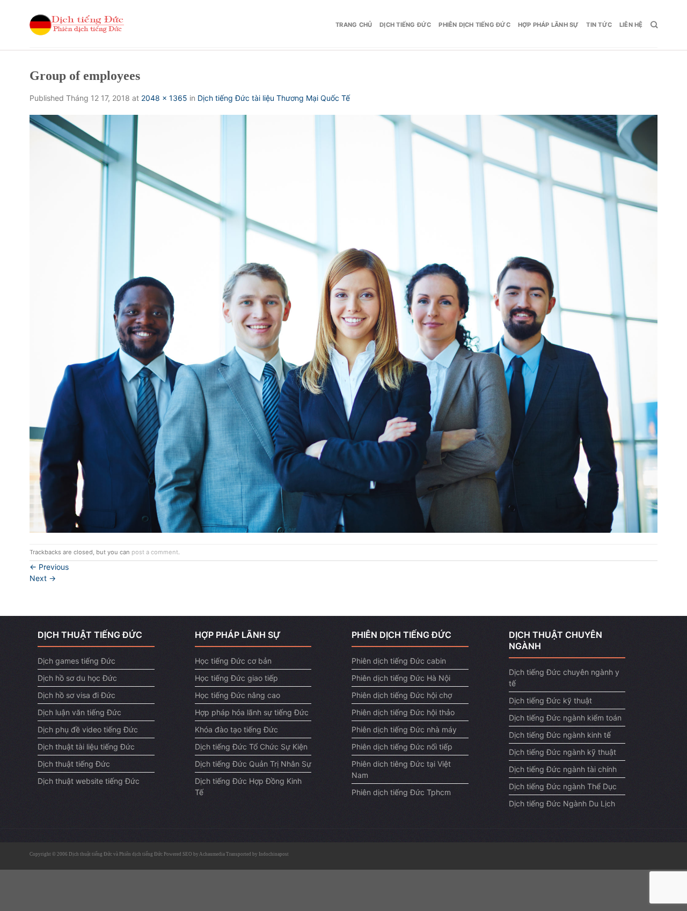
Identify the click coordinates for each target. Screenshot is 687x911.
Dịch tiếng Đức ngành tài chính (563, 769)
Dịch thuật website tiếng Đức (89, 780)
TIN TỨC (599, 24)
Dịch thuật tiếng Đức (74, 763)
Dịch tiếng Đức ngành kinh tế (560, 734)
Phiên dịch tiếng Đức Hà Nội (401, 677)
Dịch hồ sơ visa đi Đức (76, 695)
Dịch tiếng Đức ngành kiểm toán (565, 717)
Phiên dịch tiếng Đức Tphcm (401, 792)
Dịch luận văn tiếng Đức (79, 712)
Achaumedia (212, 854)
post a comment (154, 552)
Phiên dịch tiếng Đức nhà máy (404, 729)
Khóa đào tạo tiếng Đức (236, 729)
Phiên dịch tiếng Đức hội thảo (403, 712)
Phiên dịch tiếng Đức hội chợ (402, 695)
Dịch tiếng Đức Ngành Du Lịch (562, 803)
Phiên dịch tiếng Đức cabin (399, 660)
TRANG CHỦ (353, 24)
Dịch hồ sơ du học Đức (77, 677)
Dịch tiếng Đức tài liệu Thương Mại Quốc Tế (275, 97)
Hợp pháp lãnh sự (548, 24)
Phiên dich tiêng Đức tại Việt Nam (401, 769)
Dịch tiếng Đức (405, 24)
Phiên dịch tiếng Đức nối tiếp (402, 746)
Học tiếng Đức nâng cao (237, 695)
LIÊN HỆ (631, 24)
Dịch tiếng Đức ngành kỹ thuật (562, 751)
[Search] (654, 24)
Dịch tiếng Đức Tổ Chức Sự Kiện (251, 746)
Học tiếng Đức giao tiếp (236, 677)
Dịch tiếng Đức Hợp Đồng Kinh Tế (248, 786)
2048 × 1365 (164, 97)
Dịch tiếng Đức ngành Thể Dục (563, 786)
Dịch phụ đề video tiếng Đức (88, 729)
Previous (49, 566)
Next (43, 578)
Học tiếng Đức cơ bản (233, 660)
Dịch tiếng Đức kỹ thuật (550, 700)
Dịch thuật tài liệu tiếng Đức (86, 746)
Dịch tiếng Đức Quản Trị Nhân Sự (253, 763)
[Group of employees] (343, 323)
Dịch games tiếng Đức (76, 660)
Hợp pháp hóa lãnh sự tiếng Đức (252, 712)
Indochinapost (274, 854)
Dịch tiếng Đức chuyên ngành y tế (564, 677)
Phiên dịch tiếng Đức (474, 24)
